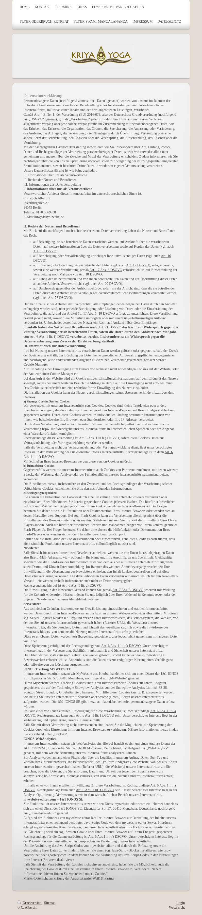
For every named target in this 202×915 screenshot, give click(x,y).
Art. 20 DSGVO (109, 284)
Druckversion (32, 903)
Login (180, 903)
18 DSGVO (107, 313)
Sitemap (49, 903)
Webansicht (177, 907)
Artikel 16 (74, 313)
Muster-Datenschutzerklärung (43, 878)
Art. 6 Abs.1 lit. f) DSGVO (107, 836)
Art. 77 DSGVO (59, 298)
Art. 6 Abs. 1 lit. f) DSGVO (49, 336)
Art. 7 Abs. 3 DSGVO (127, 590)
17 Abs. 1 (90, 313)
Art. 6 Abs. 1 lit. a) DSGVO (81, 585)
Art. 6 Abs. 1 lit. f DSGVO (95, 715)
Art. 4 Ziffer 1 (44, 114)
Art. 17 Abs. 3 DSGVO (105, 270)
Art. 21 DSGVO (109, 327)
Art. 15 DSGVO (44, 251)
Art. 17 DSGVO (137, 265)
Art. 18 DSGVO (90, 274)
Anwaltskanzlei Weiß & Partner (92, 878)
